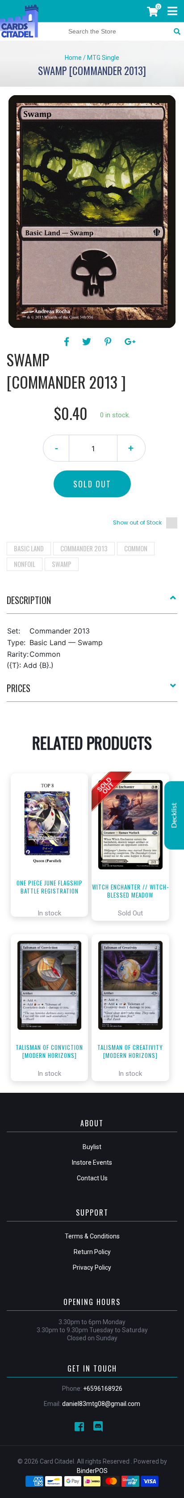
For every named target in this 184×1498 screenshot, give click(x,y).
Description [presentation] (29, 600)
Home (73, 57)
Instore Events (92, 1162)
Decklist (174, 815)
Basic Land (29, 548)
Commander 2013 (84, 548)
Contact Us (92, 1178)
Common (135, 548)
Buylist (92, 1146)
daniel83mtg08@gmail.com (101, 1403)
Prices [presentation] (18, 688)
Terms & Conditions (92, 1236)
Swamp (61, 564)
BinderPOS (92, 1470)
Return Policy (92, 1251)
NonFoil (24, 564)
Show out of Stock (137, 522)
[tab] (92, 603)
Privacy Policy (92, 1267)
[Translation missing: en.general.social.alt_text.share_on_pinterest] (109, 341)
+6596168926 (102, 1388)
